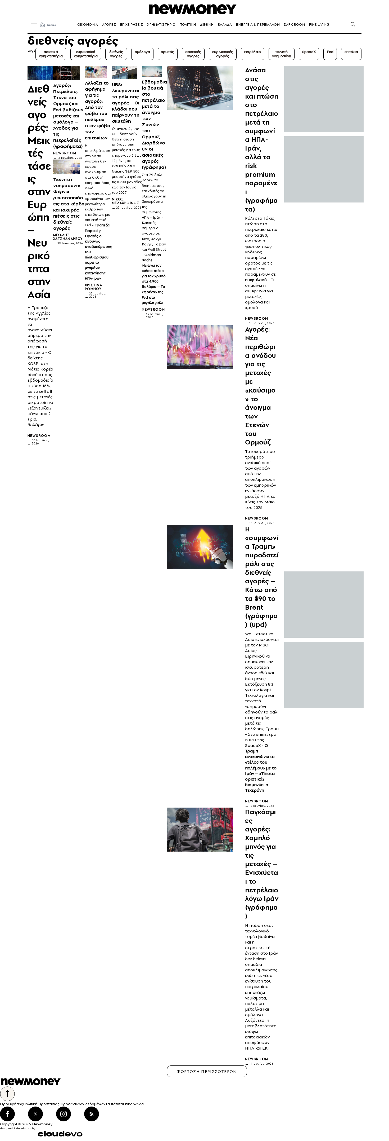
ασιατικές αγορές (193, 54)
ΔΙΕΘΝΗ (207, 24)
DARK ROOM (294, 24)
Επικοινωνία (133, 1104)
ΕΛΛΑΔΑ (225, 24)
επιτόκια (351, 51)
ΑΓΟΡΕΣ (109, 24)
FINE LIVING (319, 24)
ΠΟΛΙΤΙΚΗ (188, 24)
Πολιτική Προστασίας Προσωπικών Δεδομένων (64, 1104)
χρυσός (167, 51)
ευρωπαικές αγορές (222, 54)
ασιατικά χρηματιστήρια (51, 54)
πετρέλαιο (252, 51)
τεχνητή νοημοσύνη (281, 54)
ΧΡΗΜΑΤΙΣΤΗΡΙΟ (161, 24)
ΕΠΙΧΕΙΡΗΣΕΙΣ (131, 24)
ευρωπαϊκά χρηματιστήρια (86, 54)
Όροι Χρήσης (11, 1104)
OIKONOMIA (87, 24)
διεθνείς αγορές (116, 54)
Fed (330, 51)
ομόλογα (142, 51)
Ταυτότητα (114, 1104)
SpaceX (309, 51)
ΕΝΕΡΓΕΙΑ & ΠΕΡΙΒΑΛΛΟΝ (258, 24)
